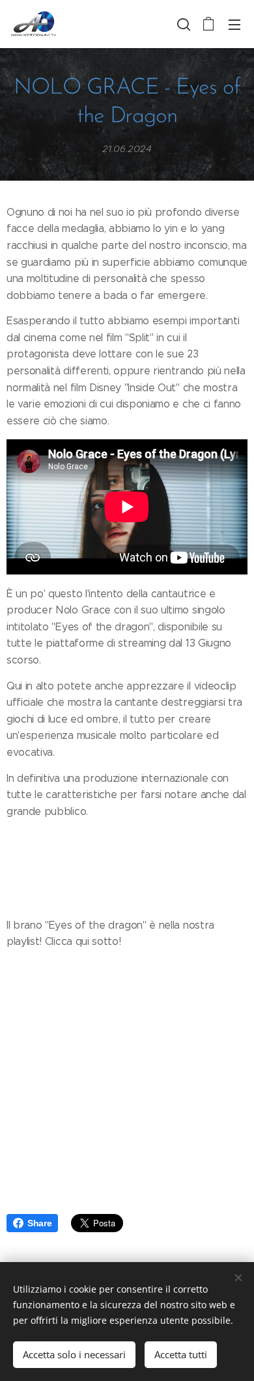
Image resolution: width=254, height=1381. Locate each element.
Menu (234, 24)
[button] (182, 24)
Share (39, 1223)
